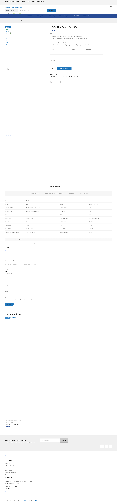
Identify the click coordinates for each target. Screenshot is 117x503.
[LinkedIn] (72, 186)
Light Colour (53, 57)
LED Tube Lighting (73, 76)
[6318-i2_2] (7, 185)
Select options (11, 428)
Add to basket (64, 68)
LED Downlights (87, 16)
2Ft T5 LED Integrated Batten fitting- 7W (102, 27)
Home (6, 20)
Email (7, 291)
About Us (7, 463)
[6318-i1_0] (9, 185)
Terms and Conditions (10, 472)
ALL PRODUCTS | (27, 16)
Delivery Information (10, 465)
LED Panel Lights (63, 16)
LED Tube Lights (52, 16)
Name (7, 285)
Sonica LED (23, 500)
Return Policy (8, 468)
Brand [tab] (71, 194)
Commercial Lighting (16, 20)
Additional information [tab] (54, 194)
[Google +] (70, 186)
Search (51, 10)
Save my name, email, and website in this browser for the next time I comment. (26, 299)
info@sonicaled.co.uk (13, 1)
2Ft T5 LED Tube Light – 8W (100, 27)
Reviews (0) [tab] (84, 194)
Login (110, 6)
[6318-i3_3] (11, 83)
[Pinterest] (68, 186)
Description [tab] (34, 194)
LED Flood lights (75, 16)
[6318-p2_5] (9, 31)
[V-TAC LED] (55, 132)
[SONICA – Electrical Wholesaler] (13, 7)
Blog (6, 474)
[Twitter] (66, 186)
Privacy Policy (8, 470)
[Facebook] (64, 186)
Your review (8, 273)
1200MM (55, 79)
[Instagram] (110, 446)
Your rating (8, 269)
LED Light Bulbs (41, 16)
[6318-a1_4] (11, 185)
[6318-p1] (26, 48)
